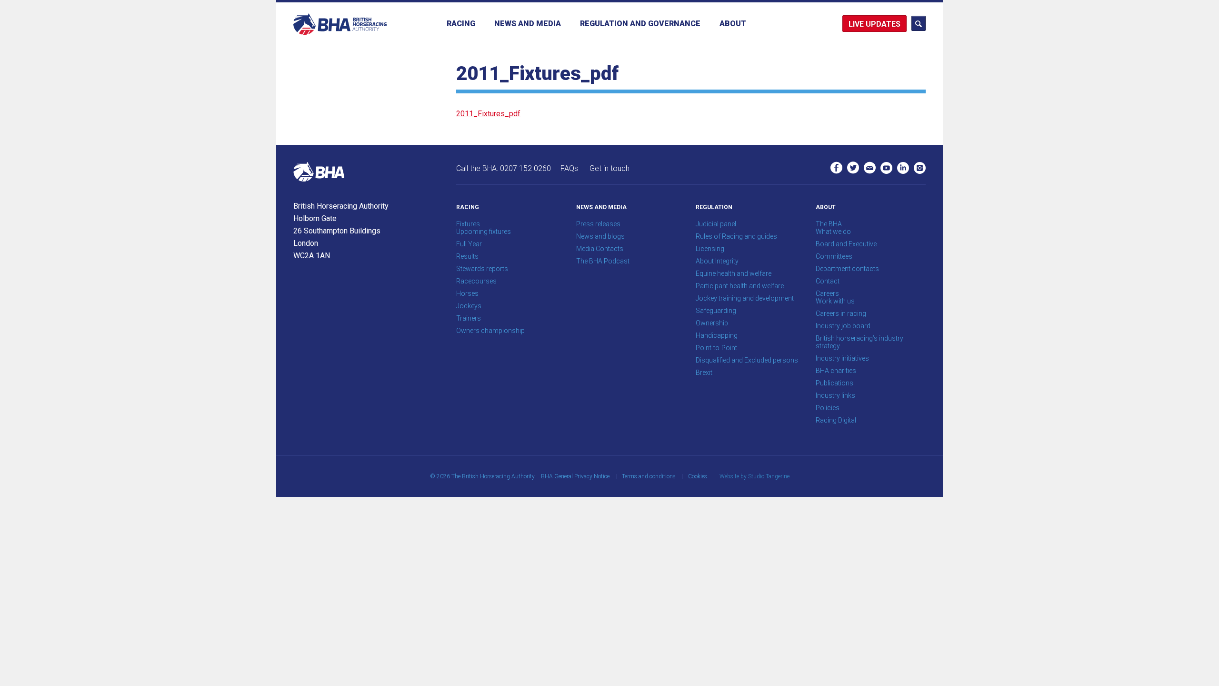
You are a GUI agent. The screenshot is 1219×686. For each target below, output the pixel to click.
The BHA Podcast (602, 261)
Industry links (835, 395)
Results (467, 256)
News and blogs (600, 236)
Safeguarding (716, 310)
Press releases (598, 224)
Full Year (469, 244)
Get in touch (609, 168)
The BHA (829, 224)
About (732, 23)
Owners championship (490, 330)
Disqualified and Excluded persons (747, 360)
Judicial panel (716, 224)
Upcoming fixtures (483, 231)
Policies (827, 408)
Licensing (710, 248)
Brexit (704, 372)
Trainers (468, 318)
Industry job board (843, 326)
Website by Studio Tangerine (754, 476)
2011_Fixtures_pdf (488, 113)
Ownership (712, 323)
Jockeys (468, 306)
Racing (461, 23)
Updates (883, 24)
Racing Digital (836, 420)
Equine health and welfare (733, 273)
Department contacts (847, 268)
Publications (834, 383)
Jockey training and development (745, 298)
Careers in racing (841, 313)
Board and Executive (846, 244)
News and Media (527, 23)
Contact (827, 281)
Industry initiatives (842, 358)
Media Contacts (599, 248)
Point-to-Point (716, 348)
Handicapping (717, 335)
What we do (833, 231)
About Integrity (717, 261)
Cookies (697, 476)
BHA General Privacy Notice (575, 476)
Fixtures (468, 224)
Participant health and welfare (740, 286)
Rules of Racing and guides (736, 236)
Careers (827, 293)
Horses (467, 293)
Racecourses (476, 281)
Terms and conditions (649, 476)
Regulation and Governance (640, 23)
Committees (834, 256)
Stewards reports (482, 268)
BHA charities (836, 370)
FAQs (569, 168)
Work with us (835, 301)
